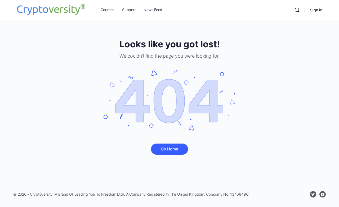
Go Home (169, 148)
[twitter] (313, 194)
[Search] (297, 10)
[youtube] (322, 194)
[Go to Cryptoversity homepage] (51, 9)
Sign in (316, 10)
